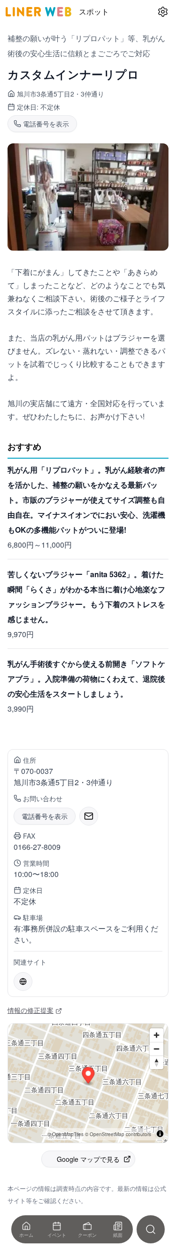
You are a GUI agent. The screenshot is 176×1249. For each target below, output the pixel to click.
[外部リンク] (23, 981)
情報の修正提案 (31, 1010)
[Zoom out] (156, 1049)
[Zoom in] (156, 1035)
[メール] (88, 816)
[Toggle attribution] (160, 1133)
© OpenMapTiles (65, 1134)
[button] (88, 1076)
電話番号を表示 (45, 816)
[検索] (151, 1229)
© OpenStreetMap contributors (118, 1134)
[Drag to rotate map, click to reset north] (156, 1062)
